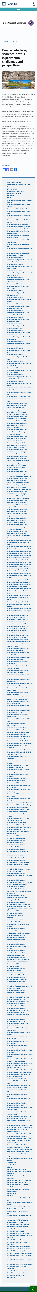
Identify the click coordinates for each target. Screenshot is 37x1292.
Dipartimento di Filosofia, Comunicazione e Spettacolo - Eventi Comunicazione (18, 337)
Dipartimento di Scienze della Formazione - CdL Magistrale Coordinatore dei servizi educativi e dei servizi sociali (19, 890)
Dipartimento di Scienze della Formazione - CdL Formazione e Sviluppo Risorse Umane (19, 875)
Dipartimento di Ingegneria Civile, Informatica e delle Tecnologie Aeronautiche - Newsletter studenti (18, 458)
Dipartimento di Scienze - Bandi (16, 728)
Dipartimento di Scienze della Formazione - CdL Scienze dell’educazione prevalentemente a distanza (18, 923)
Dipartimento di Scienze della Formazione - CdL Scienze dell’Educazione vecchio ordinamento (18, 931)
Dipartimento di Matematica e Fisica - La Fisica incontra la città (19, 685)
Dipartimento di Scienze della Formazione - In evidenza (16, 969)
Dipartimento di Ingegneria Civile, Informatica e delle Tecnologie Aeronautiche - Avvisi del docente (17, 412)
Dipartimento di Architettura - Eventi (18, 209)
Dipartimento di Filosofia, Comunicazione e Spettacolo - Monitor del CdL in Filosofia (19, 370)
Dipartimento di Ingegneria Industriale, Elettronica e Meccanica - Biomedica (19, 557)
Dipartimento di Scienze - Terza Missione (19, 827)
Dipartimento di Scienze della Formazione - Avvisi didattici (16, 837)
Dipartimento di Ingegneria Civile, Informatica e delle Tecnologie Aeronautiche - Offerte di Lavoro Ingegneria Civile (17, 503)
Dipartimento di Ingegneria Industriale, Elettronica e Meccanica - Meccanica (19, 585)
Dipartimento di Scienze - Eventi (17, 734)
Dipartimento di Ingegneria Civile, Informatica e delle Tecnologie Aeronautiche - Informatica (17, 445)
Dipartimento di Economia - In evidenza (19, 227)
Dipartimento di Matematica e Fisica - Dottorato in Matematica (18, 671)
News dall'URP (11, 1163)
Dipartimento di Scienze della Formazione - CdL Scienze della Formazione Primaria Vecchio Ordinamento (16, 938)
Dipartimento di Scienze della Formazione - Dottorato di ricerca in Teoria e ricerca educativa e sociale (18, 959)
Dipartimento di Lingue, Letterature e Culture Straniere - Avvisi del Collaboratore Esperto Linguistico (18, 617)
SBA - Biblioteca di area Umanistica (18, 1189)
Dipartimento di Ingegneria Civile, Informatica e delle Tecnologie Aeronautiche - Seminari (17, 527)
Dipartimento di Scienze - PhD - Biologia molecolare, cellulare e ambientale (19, 806)
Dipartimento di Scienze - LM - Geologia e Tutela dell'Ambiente (19, 753)
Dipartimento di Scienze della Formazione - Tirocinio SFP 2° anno (18, 996)
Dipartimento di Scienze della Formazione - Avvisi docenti (16, 841)
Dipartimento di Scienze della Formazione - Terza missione (16, 991)
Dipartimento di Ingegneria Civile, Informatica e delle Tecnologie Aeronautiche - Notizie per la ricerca (18, 480)
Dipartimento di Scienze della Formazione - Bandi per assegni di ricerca (17, 851)
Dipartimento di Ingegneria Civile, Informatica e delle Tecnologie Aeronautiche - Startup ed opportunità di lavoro (19, 534)
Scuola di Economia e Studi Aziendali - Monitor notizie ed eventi (19, 1208)
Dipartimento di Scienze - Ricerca (17, 825)
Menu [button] (33, 1290)
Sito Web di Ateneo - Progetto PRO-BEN (19, 1253)
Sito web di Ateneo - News (15, 1240)
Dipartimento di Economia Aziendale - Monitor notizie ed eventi (18, 254)
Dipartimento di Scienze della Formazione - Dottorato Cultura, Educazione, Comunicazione (17, 953)
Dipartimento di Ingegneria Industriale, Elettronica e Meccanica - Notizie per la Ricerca (19, 591)
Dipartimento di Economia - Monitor (18, 229)
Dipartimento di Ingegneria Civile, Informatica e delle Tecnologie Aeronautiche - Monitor (17, 452)
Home (6, 41)
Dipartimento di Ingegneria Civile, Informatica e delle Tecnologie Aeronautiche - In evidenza (17, 438)
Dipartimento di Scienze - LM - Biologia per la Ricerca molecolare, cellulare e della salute (19, 745)
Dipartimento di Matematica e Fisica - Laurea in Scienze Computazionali (18, 698)
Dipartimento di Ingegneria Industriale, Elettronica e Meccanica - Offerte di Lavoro (19, 597)
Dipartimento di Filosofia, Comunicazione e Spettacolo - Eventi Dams (18, 343)
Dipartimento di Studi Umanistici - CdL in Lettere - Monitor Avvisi (19, 1075)
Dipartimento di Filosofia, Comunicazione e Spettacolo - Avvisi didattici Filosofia (18, 293)
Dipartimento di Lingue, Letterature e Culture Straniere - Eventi (18, 632)
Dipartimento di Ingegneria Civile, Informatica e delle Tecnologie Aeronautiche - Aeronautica (17, 405)
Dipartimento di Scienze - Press (16, 823)
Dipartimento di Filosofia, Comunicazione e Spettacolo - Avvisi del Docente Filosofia (19, 273)
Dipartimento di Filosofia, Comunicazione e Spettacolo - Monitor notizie (19, 383)
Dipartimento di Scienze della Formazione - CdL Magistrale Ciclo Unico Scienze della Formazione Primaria (19, 882)
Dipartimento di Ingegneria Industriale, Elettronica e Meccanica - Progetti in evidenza (19, 604)
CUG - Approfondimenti (14, 193)
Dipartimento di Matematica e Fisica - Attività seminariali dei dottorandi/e (18, 640)
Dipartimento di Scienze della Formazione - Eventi (16, 965)
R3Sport (9, 1167)
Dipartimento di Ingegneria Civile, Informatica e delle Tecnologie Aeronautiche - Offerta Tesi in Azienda (19, 487)
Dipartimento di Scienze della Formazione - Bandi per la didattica (18, 857)
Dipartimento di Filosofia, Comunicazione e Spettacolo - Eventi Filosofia (18, 350)
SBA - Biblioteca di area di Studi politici (19, 1180)
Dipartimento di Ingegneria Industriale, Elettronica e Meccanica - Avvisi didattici (19, 548)
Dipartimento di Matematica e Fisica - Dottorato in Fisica (18, 667)
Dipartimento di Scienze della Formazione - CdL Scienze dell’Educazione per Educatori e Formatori (16, 914)
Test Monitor (11, 1277)
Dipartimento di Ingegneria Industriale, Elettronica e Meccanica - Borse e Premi (19, 561)
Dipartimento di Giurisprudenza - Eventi (19, 397)
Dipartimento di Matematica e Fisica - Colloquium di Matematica (18, 658)
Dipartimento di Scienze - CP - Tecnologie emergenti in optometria (18, 731)
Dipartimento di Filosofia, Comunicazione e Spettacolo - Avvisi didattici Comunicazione (18, 279)
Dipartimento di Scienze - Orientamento (19, 803)
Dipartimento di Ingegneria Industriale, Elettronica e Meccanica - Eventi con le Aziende (19, 575)
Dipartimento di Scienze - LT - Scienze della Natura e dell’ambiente (18, 766)
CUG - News (10, 198)
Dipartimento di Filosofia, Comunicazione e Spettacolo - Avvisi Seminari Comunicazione (18, 326)
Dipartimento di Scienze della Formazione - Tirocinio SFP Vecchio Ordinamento (18, 1014)
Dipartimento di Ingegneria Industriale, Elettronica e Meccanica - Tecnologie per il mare (19, 611)
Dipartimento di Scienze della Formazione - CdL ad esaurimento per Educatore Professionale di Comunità (18, 862)
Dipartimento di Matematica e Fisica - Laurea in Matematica (18, 693)
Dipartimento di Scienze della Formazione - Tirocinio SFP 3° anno (18, 1000)
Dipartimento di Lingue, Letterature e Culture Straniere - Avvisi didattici (18, 627)
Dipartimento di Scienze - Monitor (17, 783)
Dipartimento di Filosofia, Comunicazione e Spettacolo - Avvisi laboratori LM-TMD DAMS (18, 312)
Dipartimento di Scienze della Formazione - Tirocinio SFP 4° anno (18, 1005)
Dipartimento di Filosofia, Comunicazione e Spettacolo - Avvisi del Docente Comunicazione (19, 259)
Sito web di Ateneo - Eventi (15, 1231)
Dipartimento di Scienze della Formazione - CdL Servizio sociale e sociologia (18, 946)
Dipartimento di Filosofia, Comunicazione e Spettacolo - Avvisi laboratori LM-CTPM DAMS (18, 306)
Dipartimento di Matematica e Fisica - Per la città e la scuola (18, 702)
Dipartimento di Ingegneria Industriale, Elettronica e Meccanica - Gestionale (19, 581)
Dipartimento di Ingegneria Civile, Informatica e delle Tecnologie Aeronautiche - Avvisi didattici (17, 418)
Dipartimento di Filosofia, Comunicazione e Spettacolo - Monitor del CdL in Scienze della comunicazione (19, 376)
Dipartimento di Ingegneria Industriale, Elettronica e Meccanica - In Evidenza (19, 552)
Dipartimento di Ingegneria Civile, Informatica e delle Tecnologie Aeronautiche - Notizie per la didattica (19, 474)
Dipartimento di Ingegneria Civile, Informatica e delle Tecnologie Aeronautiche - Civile (17, 425)
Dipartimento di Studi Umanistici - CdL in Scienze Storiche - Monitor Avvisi (19, 1086)
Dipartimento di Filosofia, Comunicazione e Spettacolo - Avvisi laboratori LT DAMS (18, 319)
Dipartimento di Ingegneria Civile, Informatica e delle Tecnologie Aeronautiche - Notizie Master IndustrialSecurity (17, 466)
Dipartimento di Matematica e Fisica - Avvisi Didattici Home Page (18, 649)
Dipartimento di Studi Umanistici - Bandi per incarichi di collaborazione (19, 1060)
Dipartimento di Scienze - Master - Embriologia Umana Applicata (17, 779)
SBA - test (10, 1196)
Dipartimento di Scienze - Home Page (18, 737)
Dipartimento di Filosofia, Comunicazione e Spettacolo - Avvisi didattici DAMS (18, 286)
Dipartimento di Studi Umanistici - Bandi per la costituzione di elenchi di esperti (19, 1071)
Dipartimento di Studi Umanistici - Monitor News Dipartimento (17, 1104)
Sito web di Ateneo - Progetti (16, 1251)
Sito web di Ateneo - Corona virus (17, 1229)
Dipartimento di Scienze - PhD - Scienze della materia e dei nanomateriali (19, 810)
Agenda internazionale (14, 182)
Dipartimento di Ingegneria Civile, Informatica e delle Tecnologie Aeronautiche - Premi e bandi (17, 520)
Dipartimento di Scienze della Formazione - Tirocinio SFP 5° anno (18, 1009)
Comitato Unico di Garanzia (15, 191)
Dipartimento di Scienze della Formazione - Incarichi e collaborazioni (19, 974)
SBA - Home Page (12, 1191)
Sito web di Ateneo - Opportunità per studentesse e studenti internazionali (18, 1248)
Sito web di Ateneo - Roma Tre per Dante (19, 1264)
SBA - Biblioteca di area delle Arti (17, 1169)
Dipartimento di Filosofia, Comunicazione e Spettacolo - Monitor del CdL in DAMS (19, 363)
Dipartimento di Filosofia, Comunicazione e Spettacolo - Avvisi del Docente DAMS (19, 266)
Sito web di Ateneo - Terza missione (18, 1271)
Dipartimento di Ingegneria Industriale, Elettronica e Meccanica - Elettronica (19, 565)
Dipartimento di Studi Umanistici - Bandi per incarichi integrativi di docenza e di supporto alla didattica (19, 1065)
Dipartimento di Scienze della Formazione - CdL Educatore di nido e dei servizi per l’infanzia (18, 869)
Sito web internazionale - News (16, 1275)
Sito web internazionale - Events (17, 1273)
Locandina (5, 165)
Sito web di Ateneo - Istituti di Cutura (18, 1233)
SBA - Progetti (11, 1194)
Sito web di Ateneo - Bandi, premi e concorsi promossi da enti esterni (18, 1225)
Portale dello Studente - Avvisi (16, 1165)
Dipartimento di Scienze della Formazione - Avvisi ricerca (16, 846)
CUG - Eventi (10, 196)
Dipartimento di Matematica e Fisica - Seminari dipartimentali (18, 711)
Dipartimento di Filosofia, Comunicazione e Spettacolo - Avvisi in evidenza (19, 299)
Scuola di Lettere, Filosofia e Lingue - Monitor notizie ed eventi (18, 1221)
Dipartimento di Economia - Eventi (17, 224)
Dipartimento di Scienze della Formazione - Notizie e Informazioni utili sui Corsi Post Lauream (19, 986)
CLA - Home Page (12, 189)
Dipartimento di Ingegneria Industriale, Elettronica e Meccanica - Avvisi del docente (19, 542)
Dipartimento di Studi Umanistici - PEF (19, 1134)
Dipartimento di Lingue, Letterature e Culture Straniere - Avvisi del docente (18, 623)
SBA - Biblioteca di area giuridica (17, 1182)
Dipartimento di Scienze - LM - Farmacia (19, 750)
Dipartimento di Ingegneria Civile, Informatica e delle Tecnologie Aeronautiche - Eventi (17, 432)
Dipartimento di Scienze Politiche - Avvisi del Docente (18, 1025)
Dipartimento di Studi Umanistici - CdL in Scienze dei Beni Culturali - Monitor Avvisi (19, 1081)
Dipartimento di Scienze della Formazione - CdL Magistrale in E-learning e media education (17, 897)
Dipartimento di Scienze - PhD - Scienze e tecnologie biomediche (19, 819)
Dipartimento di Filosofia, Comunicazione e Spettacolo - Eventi (18, 331)
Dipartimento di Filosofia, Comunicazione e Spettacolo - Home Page (18, 357)
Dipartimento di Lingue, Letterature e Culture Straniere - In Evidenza (18, 636)
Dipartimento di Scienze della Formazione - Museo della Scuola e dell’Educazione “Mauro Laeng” (17, 979)
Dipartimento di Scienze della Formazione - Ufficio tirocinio (16, 1020)
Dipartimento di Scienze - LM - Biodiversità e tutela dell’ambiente (18, 740)
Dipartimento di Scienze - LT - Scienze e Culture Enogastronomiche (19, 771)
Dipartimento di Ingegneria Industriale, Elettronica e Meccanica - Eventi (19, 570)
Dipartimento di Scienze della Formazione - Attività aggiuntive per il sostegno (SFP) (19, 831)
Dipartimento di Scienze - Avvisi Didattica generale (16, 724)
